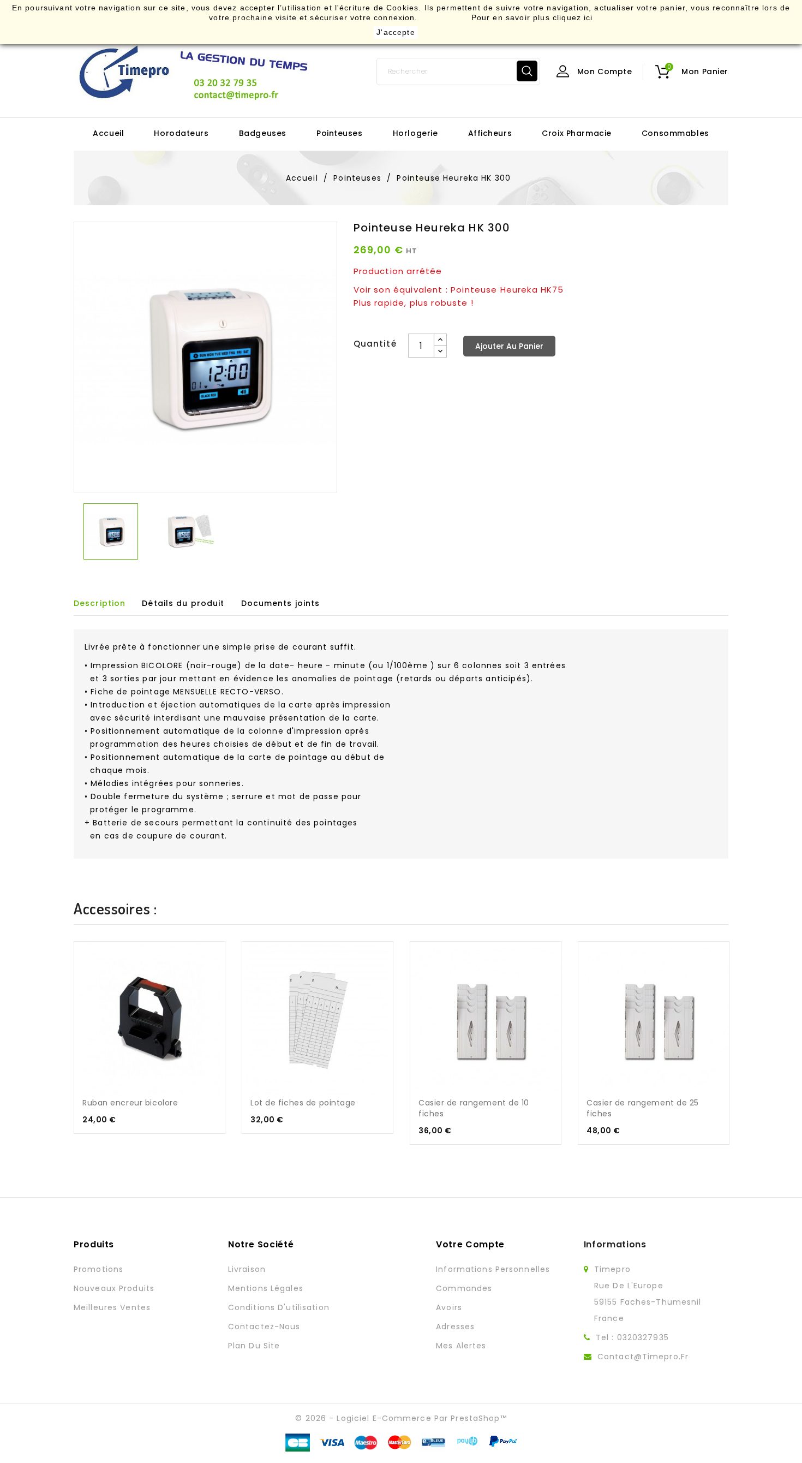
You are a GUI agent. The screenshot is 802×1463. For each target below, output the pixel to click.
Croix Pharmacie (576, 133)
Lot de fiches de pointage (303, 1102)
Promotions (98, 1269)
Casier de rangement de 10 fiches (473, 1108)
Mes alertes (461, 1345)
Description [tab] (99, 603)
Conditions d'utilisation (279, 1307)
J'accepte (395, 32)
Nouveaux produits (114, 1288)
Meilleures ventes (112, 1307)
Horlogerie (415, 133)
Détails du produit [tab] (183, 603)
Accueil (108, 133)
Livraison (247, 1269)
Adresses (455, 1326)
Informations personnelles (493, 1269)
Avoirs (449, 1307)
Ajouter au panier (509, 346)
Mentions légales (265, 1288)
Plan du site (254, 1345)
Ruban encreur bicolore (130, 1102)
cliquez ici (573, 17)
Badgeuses (262, 133)
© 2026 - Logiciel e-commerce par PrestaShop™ (400, 1418)
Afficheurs (490, 133)
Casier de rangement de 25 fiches (642, 1108)
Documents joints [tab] (280, 603)
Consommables (675, 133)
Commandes (464, 1288)
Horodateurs (181, 133)
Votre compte (470, 1244)
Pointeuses (339, 133)
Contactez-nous (264, 1326)
